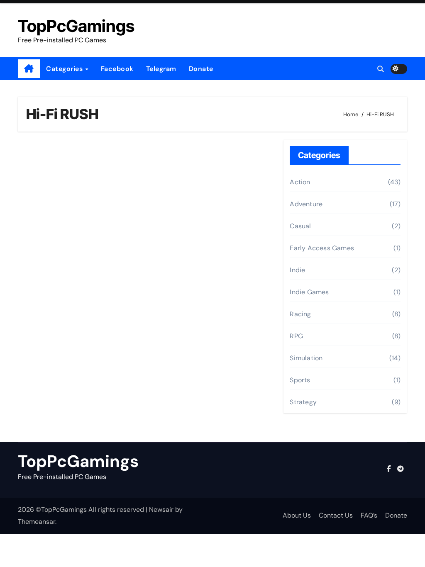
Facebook (117, 68)
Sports (300, 380)
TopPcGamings (76, 26)
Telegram (161, 68)
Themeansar (36, 521)
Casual (300, 226)
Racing (300, 314)
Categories (65, 68)
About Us (297, 515)
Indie (297, 270)
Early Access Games (322, 248)
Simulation (306, 358)
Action (300, 182)
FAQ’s (369, 515)
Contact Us (336, 515)
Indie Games (309, 292)
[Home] (29, 68)
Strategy (303, 402)
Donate (201, 68)
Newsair (161, 509)
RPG (296, 336)
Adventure (306, 204)
